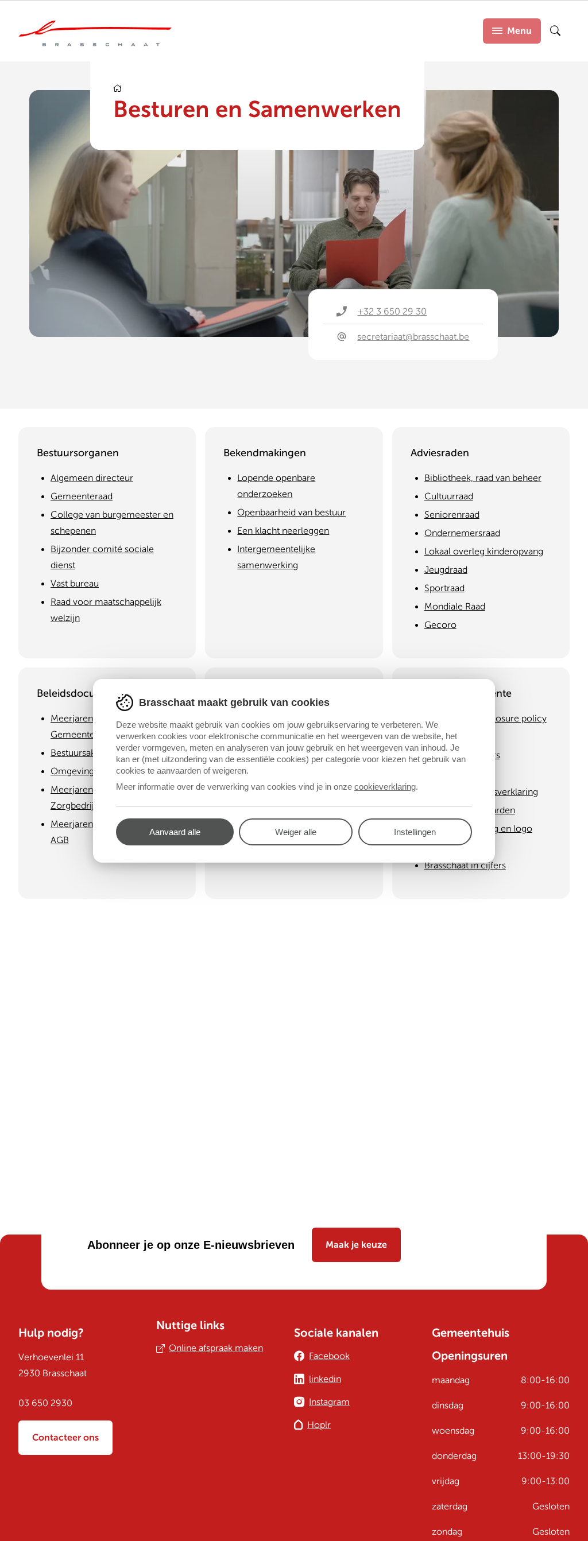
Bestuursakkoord (85, 753)
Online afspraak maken (216, 1348)
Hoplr (319, 1425)
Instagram (329, 1402)
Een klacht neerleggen (283, 531)
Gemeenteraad (82, 496)
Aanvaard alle (174, 832)
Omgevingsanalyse (90, 771)
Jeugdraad (445, 570)
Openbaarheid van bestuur (291, 512)
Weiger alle (295, 832)
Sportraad (444, 588)
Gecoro (440, 625)
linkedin (325, 1379)
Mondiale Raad (454, 606)
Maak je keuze (356, 1245)
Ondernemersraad (462, 533)
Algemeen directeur (92, 478)
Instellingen (415, 832)
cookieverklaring (385, 786)
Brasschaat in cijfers (465, 865)
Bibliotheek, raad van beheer (482, 478)
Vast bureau (75, 584)
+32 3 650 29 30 (392, 311)
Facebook (329, 1356)
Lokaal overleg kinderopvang (483, 551)
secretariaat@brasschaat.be (413, 337)
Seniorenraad (451, 515)
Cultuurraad (448, 496)
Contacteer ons (65, 1438)
